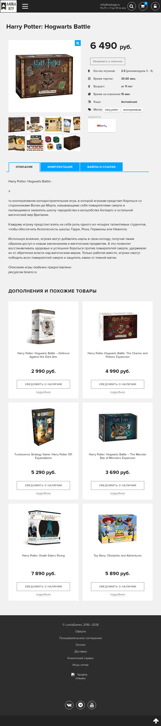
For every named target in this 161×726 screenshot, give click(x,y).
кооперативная (132, 109)
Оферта (80, 631)
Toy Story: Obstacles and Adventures (118, 555)
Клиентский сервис (81, 658)
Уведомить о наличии (107, 61)
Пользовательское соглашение (80, 638)
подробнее (43, 392)
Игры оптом (80, 665)
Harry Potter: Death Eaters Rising (43, 555)
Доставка (80, 651)
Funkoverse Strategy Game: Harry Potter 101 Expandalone (43, 456)
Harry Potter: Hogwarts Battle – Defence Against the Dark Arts (43, 355)
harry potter (111, 109)
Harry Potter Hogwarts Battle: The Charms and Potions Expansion (118, 355)
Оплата (80, 645)
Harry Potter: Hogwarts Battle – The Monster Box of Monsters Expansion (118, 456)
